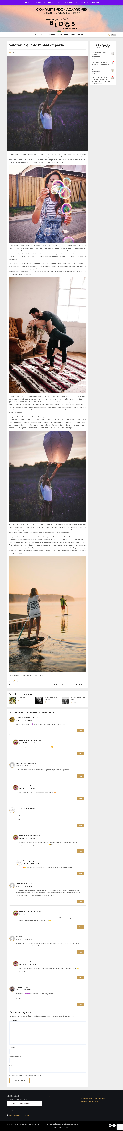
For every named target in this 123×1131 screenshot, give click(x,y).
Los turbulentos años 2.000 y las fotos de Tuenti (64, 685)
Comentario (13, 1020)
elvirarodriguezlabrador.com (90, 1101)
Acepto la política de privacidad (19, 1115)
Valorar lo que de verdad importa (36, 45)
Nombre (12, 1047)
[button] (109, 34)
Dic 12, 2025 (23, 700)
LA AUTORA (43, 35)
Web (10, 1066)
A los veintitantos (16, 685)
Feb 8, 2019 (76, 702)
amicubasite (20, 987)
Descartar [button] (95, 3)
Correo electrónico (15, 1056)
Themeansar (11, 1127)
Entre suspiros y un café (24, 808)
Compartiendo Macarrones (28, 740)
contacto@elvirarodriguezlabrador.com (94, 1098)
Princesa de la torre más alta (25, 718)
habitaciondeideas (22, 883)
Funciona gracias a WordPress (17, 1124)
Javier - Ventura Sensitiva (24, 763)
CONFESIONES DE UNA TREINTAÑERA (62, 35)
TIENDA (80, 35)
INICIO (34, 35)
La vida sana (21, 698)
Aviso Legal (48, 1096)
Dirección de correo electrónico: (17, 1099)
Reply (80, 730)
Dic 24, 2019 (49, 702)
